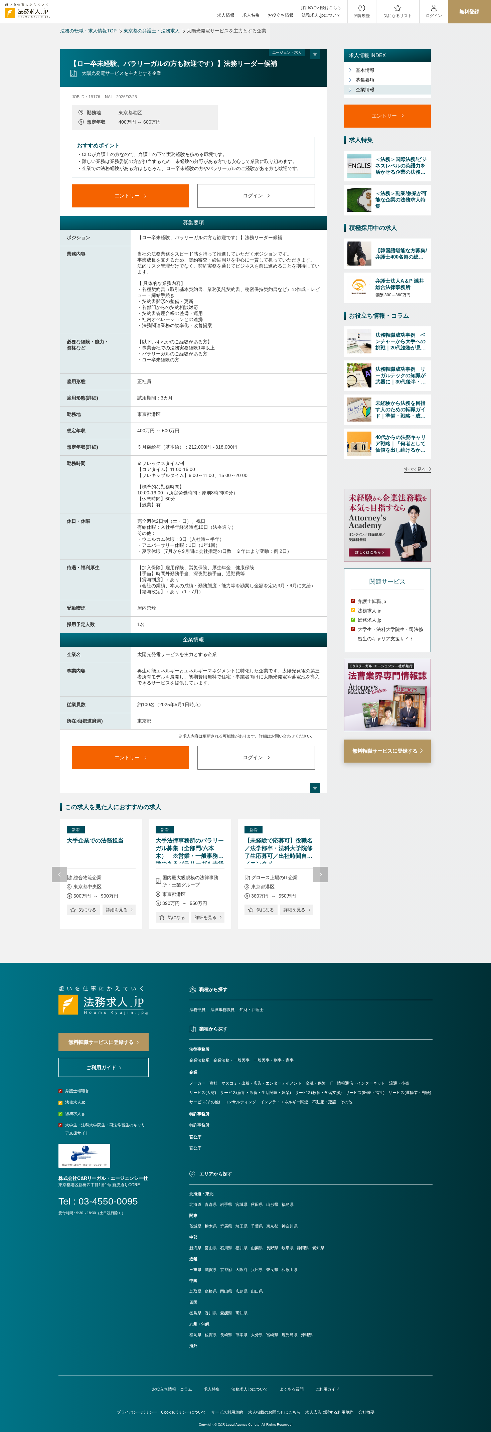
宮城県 (241, 1204)
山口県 (257, 1291)
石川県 (226, 1248)
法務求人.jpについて (321, 15)
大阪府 (241, 1269)
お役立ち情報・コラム (172, 1389)
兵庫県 (257, 1269)
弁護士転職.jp (372, 601)
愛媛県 (226, 1313)
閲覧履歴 (362, 15)
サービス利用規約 (227, 1412)
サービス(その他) (204, 1102)
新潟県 (195, 1248)
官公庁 (195, 1148)
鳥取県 (195, 1291)
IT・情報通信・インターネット (357, 1083)
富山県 (211, 1248)
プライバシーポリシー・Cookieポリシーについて (161, 1412)
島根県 (211, 1291)
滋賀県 (211, 1269)
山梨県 (257, 1248)
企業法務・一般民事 (231, 1060)
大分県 (257, 1334)
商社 (213, 1083)
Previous (59, 874)
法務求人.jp (369, 610)
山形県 (272, 1204)
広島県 (241, 1291)
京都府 (226, 1269)
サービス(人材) (202, 1092)
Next (320, 874)
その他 (346, 1102)
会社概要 (366, 1412)
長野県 (272, 1248)
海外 (193, 1345)
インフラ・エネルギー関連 (284, 1102)
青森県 (211, 1204)
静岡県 (303, 1248)
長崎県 (226, 1334)
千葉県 (257, 1226)
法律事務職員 (222, 1009)
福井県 (241, 1248)
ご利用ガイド (327, 1389)
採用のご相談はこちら (321, 7)
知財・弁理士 (251, 1009)
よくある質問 (292, 1389)
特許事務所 (199, 1125)
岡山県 (226, 1291)
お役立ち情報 (281, 15)
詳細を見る (117, 909)
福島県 (288, 1204)
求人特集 (251, 15)
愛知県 (318, 1248)
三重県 (195, 1269)
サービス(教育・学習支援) (318, 1092)
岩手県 (226, 1204)
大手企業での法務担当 (95, 840)
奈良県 (272, 1269)
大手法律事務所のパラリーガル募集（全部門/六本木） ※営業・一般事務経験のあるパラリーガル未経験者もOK (190, 850)
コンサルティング (240, 1102)
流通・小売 (399, 1083)
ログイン (434, 15)
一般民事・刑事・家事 (274, 1060)
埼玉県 (241, 1226)
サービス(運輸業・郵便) (409, 1092)
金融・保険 (316, 1083)
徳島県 (195, 1313)
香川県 (211, 1313)
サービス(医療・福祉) (365, 1092)
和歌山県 (290, 1269)
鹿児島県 (290, 1334)
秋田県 (257, 1204)
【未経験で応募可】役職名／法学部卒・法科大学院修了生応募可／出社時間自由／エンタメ (278, 850)
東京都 (272, 1226)
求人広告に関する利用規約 (329, 1412)
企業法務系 (199, 1060)
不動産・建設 (324, 1102)
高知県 (241, 1313)
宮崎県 (272, 1334)
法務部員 (197, 1009)
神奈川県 (290, 1226)
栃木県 (211, 1226)
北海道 (195, 1204)
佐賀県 (211, 1334)
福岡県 (195, 1334)
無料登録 (469, 11)
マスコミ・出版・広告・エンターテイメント (261, 1083)
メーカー (197, 1083)
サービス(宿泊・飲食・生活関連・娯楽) (255, 1092)
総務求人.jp (369, 620)
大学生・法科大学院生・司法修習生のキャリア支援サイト (105, 1129)
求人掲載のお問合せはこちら (274, 1412)
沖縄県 (307, 1334)
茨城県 (195, 1226)
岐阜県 (288, 1248)
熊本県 (241, 1334)
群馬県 (226, 1226)
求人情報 (225, 15)
